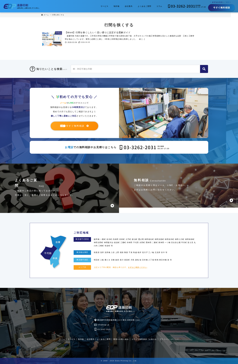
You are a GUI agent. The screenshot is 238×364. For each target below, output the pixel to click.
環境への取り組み (121, 339)
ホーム (62, 339)
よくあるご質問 (104, 339)
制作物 (81, 339)
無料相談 (143, 339)
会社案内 (90, 339)
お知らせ (153, 339)
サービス (71, 339)
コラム (134, 339)
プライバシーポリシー (169, 339)
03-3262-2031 (104, 329)
